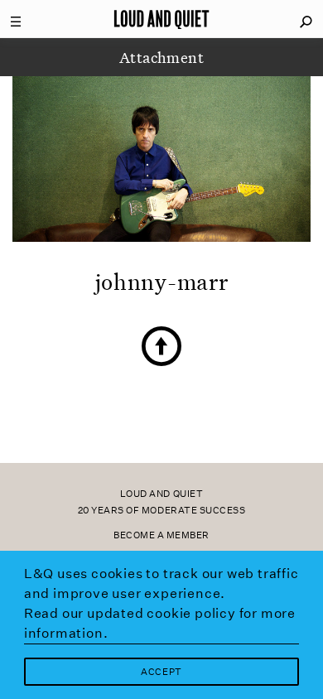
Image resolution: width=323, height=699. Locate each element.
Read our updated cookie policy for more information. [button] (160, 623)
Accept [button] (161, 672)
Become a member (161, 535)
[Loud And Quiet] (161, 19)
